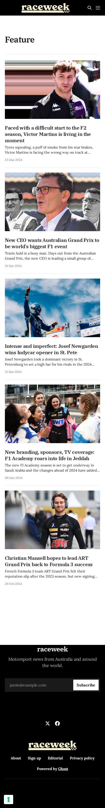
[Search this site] (90, 8)
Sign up (34, 758)
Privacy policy (82, 758)
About (16, 758)
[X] (47, 723)
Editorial (55, 758)
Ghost (63, 768)
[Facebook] (57, 723)
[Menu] (98, 8)
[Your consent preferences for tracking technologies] (8, 799)
